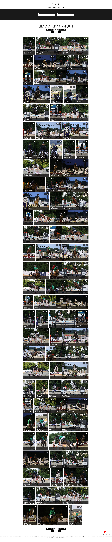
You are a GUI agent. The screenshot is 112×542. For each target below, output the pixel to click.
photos (54, 7)
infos (59, 7)
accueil (49, 7)
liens (63, 7)
